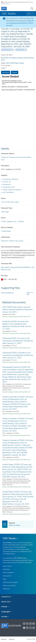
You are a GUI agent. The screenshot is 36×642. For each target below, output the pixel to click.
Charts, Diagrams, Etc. (9, 221)
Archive (4, 616)
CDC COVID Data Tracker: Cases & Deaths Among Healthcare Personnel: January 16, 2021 (17, 309)
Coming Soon (7, 576)
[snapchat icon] (30, 627)
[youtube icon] (24, 627)
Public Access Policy (9, 586)
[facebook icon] (24, 623)
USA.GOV (11, 639)
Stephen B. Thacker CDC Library (12, 241)
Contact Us (6, 589)
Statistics (21, 221)
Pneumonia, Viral (9, 187)
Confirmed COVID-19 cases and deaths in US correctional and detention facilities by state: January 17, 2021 (16, 325)
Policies (4, 606)
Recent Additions (8, 573)
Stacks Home (7, 566)
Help (4, 579)
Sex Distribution (8, 192)
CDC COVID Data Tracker (15, 63)
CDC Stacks (9, 538)
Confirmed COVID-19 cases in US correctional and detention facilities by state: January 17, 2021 (17, 340)
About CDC (5, 602)
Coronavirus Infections (10, 179)
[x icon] (27, 623)
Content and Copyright (10, 582)
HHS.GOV (3, 639)
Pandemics (6, 184)
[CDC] (4, 8)
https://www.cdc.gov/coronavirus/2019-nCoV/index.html (20, 23)
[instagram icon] (30, 623)
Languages (5, 611)
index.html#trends (7, 293)
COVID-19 (6, 182)
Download (5, 72)
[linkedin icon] (33, 623)
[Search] (32, 8)
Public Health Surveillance (12, 190)
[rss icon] (33, 627)
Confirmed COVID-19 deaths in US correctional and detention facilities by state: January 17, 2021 (17, 355)
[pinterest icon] (27, 627)
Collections (6, 569)
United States (6, 231)
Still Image (5, 212)
